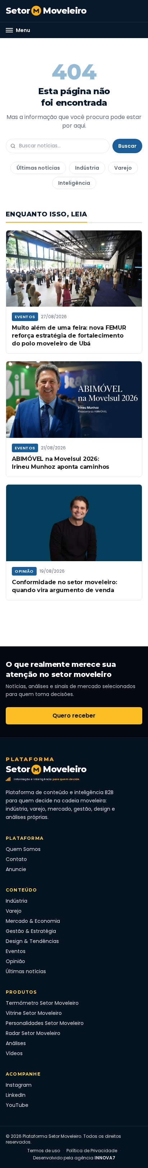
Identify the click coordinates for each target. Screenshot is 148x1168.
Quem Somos (23, 849)
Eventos (25, 317)
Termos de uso (43, 1151)
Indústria (87, 167)
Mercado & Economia (33, 921)
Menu (23, 30)
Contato (16, 859)
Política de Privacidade (91, 1151)
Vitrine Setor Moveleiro (34, 1013)
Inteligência (74, 183)
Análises (16, 1043)
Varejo (123, 167)
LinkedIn (16, 1095)
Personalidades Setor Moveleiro (45, 1023)
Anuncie (16, 869)
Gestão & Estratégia (31, 931)
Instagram (19, 1085)
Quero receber (74, 715)
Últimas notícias (38, 167)
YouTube (17, 1105)
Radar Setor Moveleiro (33, 1033)
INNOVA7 (104, 1158)
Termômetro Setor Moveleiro (42, 1003)
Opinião (24, 571)
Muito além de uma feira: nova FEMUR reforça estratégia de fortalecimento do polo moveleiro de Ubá (69, 335)
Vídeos (14, 1053)
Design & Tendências (32, 941)
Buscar (127, 146)
